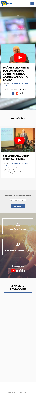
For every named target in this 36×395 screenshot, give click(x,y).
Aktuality (13, 392)
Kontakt (24, 392)
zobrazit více (21, 174)
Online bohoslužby (18, 250)
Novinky (18, 22)
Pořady (18, 16)
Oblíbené (18, 29)
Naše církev (18, 230)
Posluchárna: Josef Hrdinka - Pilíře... (16, 157)
